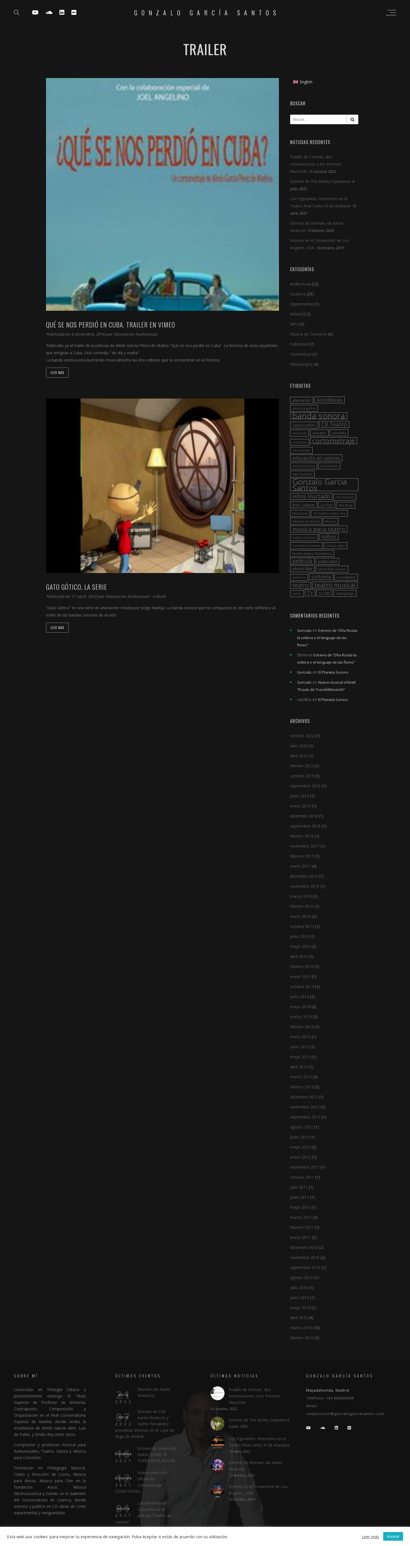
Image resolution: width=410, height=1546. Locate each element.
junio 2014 (299, 996)
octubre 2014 (302, 986)
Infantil (159, 596)
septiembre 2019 (305, 785)
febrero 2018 (301, 836)
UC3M (324, 593)
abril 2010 (299, 1317)
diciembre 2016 (304, 876)
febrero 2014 (301, 1026)
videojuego (345, 593)
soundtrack (346, 577)
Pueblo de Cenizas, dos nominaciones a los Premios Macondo (315, 164)
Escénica (298, 294)
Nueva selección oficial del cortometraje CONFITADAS (141, 1482)
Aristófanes (330, 400)
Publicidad (299, 344)
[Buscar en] (352, 119)
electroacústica (303, 466)
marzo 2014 (301, 1016)
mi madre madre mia (329, 513)
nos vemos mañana (306, 546)
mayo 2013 (300, 1056)
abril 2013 (299, 1066)
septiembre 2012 (305, 1117)
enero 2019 (300, 806)
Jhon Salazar (303, 505)
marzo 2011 (301, 1217)
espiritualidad (302, 474)
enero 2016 (300, 916)
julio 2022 (299, 745)
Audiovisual (146, 334)
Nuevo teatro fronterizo (312, 553)
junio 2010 (299, 1297)
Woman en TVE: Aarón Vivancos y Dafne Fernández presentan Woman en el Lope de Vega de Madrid (144, 1424)
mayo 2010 (300, 1307)
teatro (300, 585)
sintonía (321, 576)
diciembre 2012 (304, 1097)
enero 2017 (300, 866)
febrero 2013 (301, 1086)
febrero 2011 (301, 1227)
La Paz (326, 505)
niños (328, 536)
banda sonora (318, 415)
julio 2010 (299, 1287)
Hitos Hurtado (311, 496)
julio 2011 (299, 1187)
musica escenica (306, 521)
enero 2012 (300, 1157)
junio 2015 (299, 936)
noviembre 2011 (304, 1167)
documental (301, 450)
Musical (330, 521)
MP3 (294, 324)
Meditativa (300, 513)
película (302, 561)
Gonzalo (122, 334)
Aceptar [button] (393, 1536)
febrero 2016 (301, 906)
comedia (339, 432)
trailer (297, 594)
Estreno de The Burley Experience (320, 181)
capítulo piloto (304, 425)
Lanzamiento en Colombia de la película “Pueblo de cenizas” (143, 1512)
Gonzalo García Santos (207, 12)
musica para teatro (318, 529)
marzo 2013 (301, 1076)
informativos (345, 497)
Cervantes (299, 433)
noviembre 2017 (304, 846)
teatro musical (335, 585)
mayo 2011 (300, 1207)
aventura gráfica (304, 408)
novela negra (335, 546)
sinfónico (299, 577)
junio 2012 (299, 1137)
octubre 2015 (302, 926)
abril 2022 (299, 755)
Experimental (301, 304)
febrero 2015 (301, 966)
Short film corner (332, 569)
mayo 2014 (300, 1006)
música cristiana (304, 538)
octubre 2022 (302, 735)
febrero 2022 (301, 765)
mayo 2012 (300, 1147)
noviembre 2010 (304, 1257)
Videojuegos (301, 364)
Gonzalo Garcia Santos (319, 484)
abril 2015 (299, 956)
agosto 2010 (301, 1277)
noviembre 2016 (304, 886)
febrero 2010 (301, 1337)
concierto (299, 442)
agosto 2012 (301, 1127)
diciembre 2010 (304, 1247)
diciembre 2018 (304, 816)
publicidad (327, 561)
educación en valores (316, 458)
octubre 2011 (302, 1177)
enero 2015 (300, 976)
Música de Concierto (308, 334)
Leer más (57, 372)
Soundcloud (300, 354)
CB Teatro (334, 424)
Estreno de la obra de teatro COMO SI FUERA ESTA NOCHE (157, 1455)
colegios (319, 432)
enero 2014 (300, 1036)
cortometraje (333, 440)
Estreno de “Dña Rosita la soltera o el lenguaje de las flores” (327, 637)
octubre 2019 (302, 775)
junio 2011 (299, 1197)
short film (302, 569)
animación (301, 400)
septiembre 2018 (305, 826)
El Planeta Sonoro (333, 672)
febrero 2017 (301, 856)
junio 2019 (299, 796)
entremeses (329, 466)
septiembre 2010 (305, 1267)
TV (310, 592)
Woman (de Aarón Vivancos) (154, 1392)
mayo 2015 (300, 946)
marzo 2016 (301, 896)
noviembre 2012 (304, 1107)
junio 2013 (299, 1046)
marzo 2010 (301, 1327)
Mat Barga (345, 505)
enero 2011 (300, 1237)
